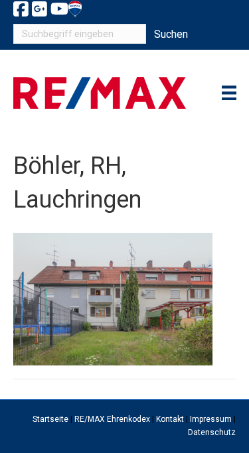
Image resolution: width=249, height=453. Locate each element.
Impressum (211, 419)
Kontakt (170, 419)
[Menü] (229, 92)
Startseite (50, 419)
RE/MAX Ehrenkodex (112, 419)
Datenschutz (212, 432)
